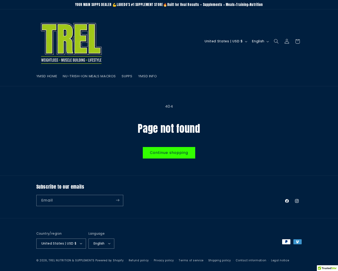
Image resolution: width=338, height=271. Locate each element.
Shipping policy (219, 260)
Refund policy (139, 260)
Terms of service (191, 260)
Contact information (251, 260)
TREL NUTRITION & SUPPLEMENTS (72, 260)
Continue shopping (169, 152)
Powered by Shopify (109, 260)
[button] (276, 41)
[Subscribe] (117, 200)
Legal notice (280, 260)
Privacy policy (164, 260)
